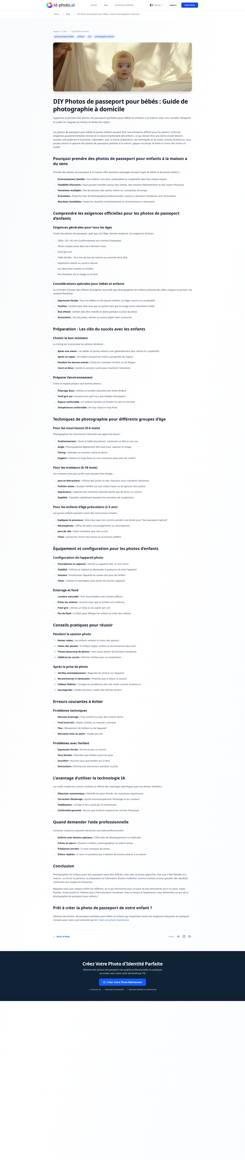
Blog (106, 5)
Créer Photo (189, 5)
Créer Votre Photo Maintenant (124, 982)
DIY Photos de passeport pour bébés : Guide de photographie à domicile (108, 14)
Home (56, 14)
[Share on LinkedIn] (184, 936)
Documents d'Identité (124, 5)
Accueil (94, 5)
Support (173, 5)
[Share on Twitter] (178, 936)
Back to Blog (63, 936)
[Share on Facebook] (189, 936)
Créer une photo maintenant (113, 919)
